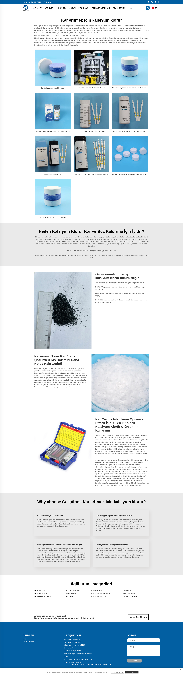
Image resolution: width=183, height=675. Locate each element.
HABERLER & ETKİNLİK (100, 8)
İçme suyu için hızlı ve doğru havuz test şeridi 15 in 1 (93, 174)
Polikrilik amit (126, 590)
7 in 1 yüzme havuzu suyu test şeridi (91, 131)
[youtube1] (152, 2)
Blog (24, 639)
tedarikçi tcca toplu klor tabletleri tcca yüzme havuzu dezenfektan (135, 174)
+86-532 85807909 (74, 642)
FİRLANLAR (83, 8)
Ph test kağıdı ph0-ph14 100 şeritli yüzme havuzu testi (54, 131)
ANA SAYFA (37, 8)
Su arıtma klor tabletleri (130, 596)
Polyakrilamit (97, 590)
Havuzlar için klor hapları (101, 593)
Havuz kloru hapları (128, 593)
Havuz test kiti (69, 596)
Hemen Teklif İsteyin (138, 617)
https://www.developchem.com (82, 653)
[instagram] (156, 2)
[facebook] (148, 2)
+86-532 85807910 (34, 2)
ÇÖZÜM (72, 8)
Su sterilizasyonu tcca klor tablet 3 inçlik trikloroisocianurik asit (134, 88)
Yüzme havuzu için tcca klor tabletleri (52, 217)
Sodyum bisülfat (41, 593)
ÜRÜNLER (49, 8)
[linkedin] (159, 2)
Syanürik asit (40, 590)
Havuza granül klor (99, 596)
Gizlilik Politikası (28, 642)
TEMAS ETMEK (119, 8)
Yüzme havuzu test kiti (43, 596)
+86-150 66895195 (78, 645)
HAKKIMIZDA (61, 8)
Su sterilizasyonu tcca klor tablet (52, 88)
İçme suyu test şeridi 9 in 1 (52, 174)
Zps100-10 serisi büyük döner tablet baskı (91, 88)
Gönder (134, 661)
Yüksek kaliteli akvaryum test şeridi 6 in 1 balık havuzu (132, 131)
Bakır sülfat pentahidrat (72, 590)
